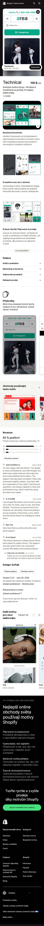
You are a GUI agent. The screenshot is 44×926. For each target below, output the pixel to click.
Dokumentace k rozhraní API (9, 871)
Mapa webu (7, 917)
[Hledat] (34, 3)
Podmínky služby (10, 900)
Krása (5, 840)
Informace (27, 863)
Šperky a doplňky (10, 844)
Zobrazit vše (23, 615)
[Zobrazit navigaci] (39, 3)
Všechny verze (28, 584)
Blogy (5, 881)
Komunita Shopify (10, 877)
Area (21, 87)
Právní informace (29, 872)
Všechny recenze (11, 458)
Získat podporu (10, 571)
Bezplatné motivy (30, 840)
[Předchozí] (34, 388)
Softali (7, 96)
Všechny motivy (27, 571)
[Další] (39, 388)
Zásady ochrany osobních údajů (15, 906)
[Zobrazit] (19, 408)
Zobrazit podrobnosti (11, 584)
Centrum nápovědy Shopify (10, 864)
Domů (5, 848)
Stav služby (27, 876)
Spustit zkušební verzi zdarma (22, 807)
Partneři (26, 868)
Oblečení (6, 836)
